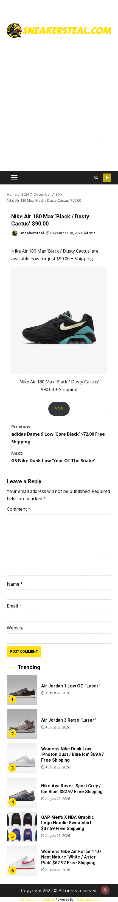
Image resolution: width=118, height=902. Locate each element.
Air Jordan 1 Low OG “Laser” (22, 690)
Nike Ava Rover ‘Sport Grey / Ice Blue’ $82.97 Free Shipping (22, 792)
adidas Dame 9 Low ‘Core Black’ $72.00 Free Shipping (58, 434)
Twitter (107, 178)
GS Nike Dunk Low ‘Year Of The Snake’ (53, 457)
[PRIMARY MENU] (14, 177)
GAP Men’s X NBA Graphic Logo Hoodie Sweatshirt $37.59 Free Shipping (22, 827)
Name (15, 584)
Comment (18, 509)
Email (14, 606)
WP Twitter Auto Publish (37, 899)
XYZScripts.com (87, 899)
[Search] (96, 177)
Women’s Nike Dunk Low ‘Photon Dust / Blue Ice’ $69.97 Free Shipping (22, 758)
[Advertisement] (59, 102)
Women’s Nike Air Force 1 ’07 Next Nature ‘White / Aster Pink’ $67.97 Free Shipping (22, 861)
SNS (59, 409)
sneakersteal (31, 233)
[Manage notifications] (105, 890)
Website (15, 628)
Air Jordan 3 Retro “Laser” (22, 724)
